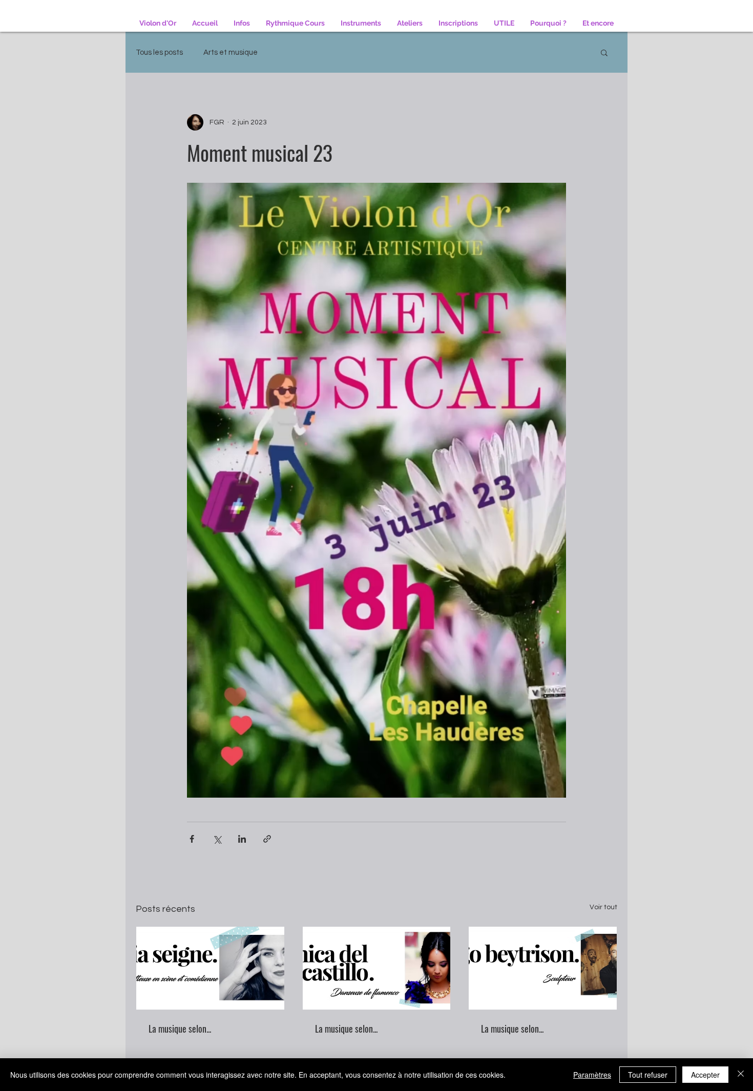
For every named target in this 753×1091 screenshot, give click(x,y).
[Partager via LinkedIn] (242, 839)
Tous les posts (159, 52)
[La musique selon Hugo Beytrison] (543, 968)
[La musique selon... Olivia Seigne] (210, 968)
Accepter (705, 1074)
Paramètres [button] (592, 1074)
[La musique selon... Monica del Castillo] (377, 968)
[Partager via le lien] (267, 839)
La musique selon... (180, 1028)
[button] (604, 52)
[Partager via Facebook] (192, 839)
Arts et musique (230, 52)
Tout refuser (647, 1074)
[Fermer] (741, 1074)
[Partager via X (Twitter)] (217, 839)
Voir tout (603, 907)
